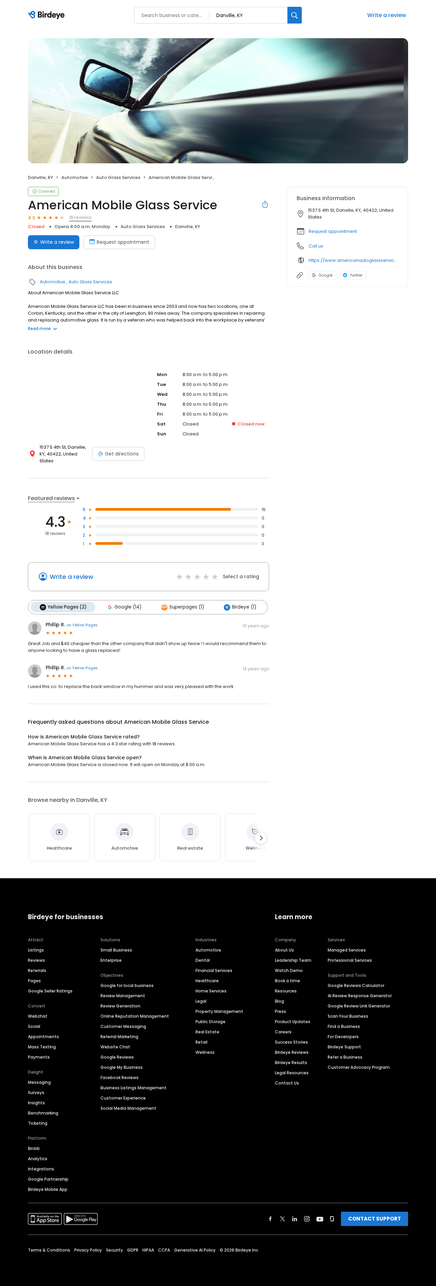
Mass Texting (42, 1047)
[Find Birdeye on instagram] (307, 1219)
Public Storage (210, 1022)
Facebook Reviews (119, 1077)
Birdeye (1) (244, 607)
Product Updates (292, 1022)
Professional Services (350, 960)
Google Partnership (48, 1179)
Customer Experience (123, 1098)
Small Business (116, 950)
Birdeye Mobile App (47, 1189)
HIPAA (148, 1250)
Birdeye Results (291, 1062)
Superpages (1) (186, 607)
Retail (201, 1042)
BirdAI (34, 1148)
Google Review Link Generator (359, 1006)
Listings (36, 950)
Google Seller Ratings (50, 991)
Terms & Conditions (49, 1250)
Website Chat (115, 1047)
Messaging (39, 1082)
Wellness (205, 1052)
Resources (286, 991)
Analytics (37, 1159)
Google (325, 275)
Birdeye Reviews (292, 1052)
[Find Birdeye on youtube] (319, 1219)
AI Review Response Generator (360, 996)
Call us (316, 246)
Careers (283, 1032)
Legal (201, 1001)
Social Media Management (128, 1108)
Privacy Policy (88, 1250)
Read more (39, 328)
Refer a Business (345, 1057)
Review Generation (120, 1006)
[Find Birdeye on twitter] (282, 1219)
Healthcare (207, 981)
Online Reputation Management (134, 1016)
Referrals (37, 970)
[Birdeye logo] (47, 15)
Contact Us (287, 1083)
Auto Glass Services (118, 177)
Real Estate (207, 1032)
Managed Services (347, 950)
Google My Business (121, 1067)
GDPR (132, 1250)
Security (114, 1250)
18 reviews (80, 217)
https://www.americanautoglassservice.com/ (353, 260)
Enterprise (111, 960)
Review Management (122, 996)
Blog (279, 1001)
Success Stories (291, 1042)
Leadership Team (293, 960)
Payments (39, 1057)
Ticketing (37, 1123)
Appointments (43, 1037)
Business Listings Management (133, 1088)
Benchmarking (43, 1113)
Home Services (211, 991)
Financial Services (214, 970)
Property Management (219, 1011)
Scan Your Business (348, 1016)
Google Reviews (117, 1057)
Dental (203, 960)
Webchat (37, 1016)
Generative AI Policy (195, 1250)
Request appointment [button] (333, 231)
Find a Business (344, 1026)
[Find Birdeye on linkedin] (294, 1219)
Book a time (287, 981)
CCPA (164, 1250)
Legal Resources (292, 1073)
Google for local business (127, 985)
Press (280, 1011)
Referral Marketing (119, 1037)
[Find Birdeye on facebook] (270, 1219)
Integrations (41, 1169)
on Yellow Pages (82, 625)
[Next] (261, 838)
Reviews (36, 960)
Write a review (386, 15)
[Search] (294, 15)
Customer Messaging (123, 1026)
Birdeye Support (344, 1047)
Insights (36, 1103)
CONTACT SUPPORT (374, 1218)
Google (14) (127, 607)
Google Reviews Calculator (356, 985)
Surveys (36, 1092)
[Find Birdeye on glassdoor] (332, 1219)
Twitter (356, 275)
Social (34, 1026)
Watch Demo (289, 970)
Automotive (74, 177)
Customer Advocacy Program (359, 1067)
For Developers (343, 1037)
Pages (34, 981)
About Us (284, 950)
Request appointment (123, 242)
